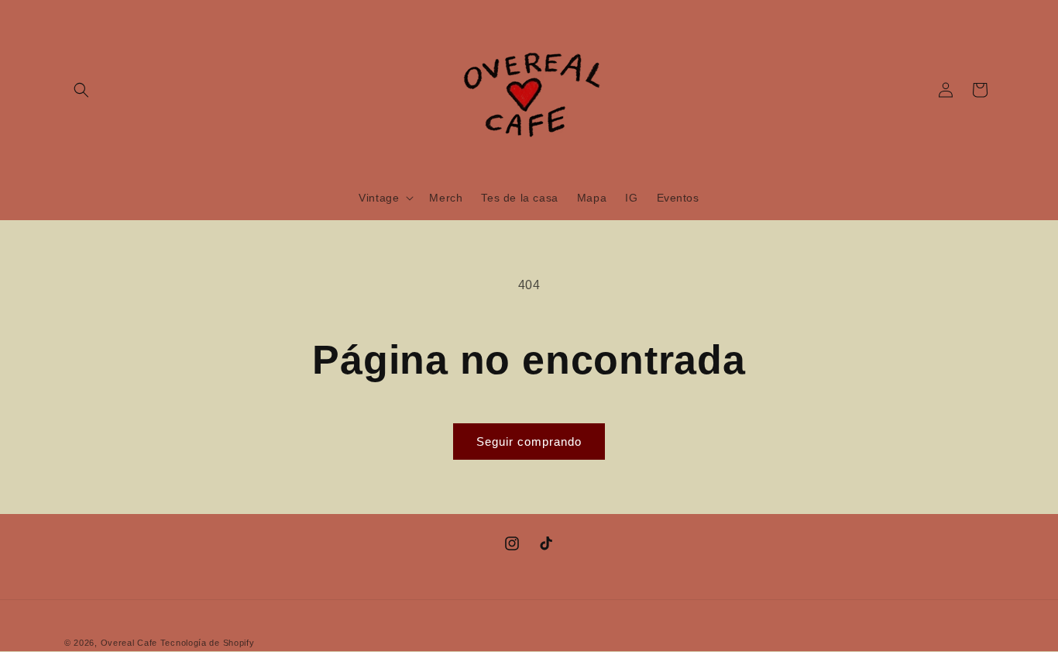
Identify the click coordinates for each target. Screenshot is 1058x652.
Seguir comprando (529, 441)
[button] (81, 90)
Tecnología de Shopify (207, 642)
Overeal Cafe (129, 642)
